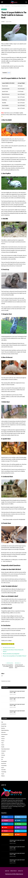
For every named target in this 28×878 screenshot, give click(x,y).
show (9, 72)
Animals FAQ (4, 9)
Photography (4, 761)
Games (2, 744)
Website (3, 775)
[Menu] (2, 2)
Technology (3, 771)
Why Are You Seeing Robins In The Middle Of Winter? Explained (7, 666)
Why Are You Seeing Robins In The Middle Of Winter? (14, 656)
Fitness (2, 740)
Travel (2, 773)
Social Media (4, 765)
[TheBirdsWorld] (14, 2)
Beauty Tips (3, 726)
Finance (3, 738)
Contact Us (20, 870)
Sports (2, 767)
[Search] (26, 2)
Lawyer (2, 753)
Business (3, 728)
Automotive (3, 724)
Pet (2, 759)
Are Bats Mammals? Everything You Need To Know (20, 666)
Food (2, 742)
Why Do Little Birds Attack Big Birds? (11, 653)
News (2, 757)
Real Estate (3, 763)
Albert (3, 21)
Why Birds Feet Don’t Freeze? (9, 647)
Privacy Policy (13, 870)
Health (2, 746)
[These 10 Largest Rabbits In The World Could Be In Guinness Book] (14, 32)
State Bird (3, 769)
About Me (7, 870)
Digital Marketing (5, 730)
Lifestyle (3, 755)
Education (3, 732)
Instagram (3, 751)
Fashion (2, 736)
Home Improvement (5, 749)
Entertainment (4, 734)
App (2, 722)
